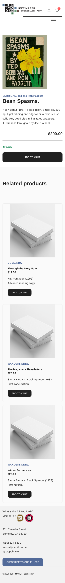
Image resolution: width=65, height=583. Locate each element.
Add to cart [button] (20, 292)
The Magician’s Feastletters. (25, 369)
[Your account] (49, 11)
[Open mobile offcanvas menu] (53, 20)
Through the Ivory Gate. (23, 268)
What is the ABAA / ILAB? (18, 511)
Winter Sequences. (20, 470)
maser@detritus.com (15, 547)
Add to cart (32, 157)
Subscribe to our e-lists (22, 562)
